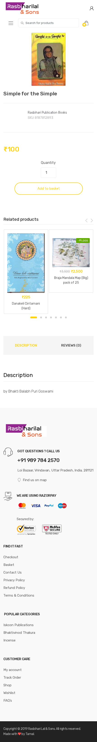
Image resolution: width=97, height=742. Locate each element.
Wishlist (9, 693)
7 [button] (66, 317)
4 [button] (51, 317)
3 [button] (46, 317)
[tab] (25, 345)
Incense (9, 640)
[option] (48, 59)
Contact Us (12, 572)
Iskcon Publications (18, 625)
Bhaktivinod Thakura (19, 633)
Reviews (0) (71, 345)
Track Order (12, 677)
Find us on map (35, 480)
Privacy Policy (14, 580)
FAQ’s (7, 700)
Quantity (48, 163)
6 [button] (61, 317)
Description (26, 345)
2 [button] (41, 317)
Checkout (10, 557)
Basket (8, 565)
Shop (7, 685)
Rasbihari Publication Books (47, 113)
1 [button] (33, 317)
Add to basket (48, 188)
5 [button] (56, 317)
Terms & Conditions (18, 595)
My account (12, 670)
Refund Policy (14, 588)
